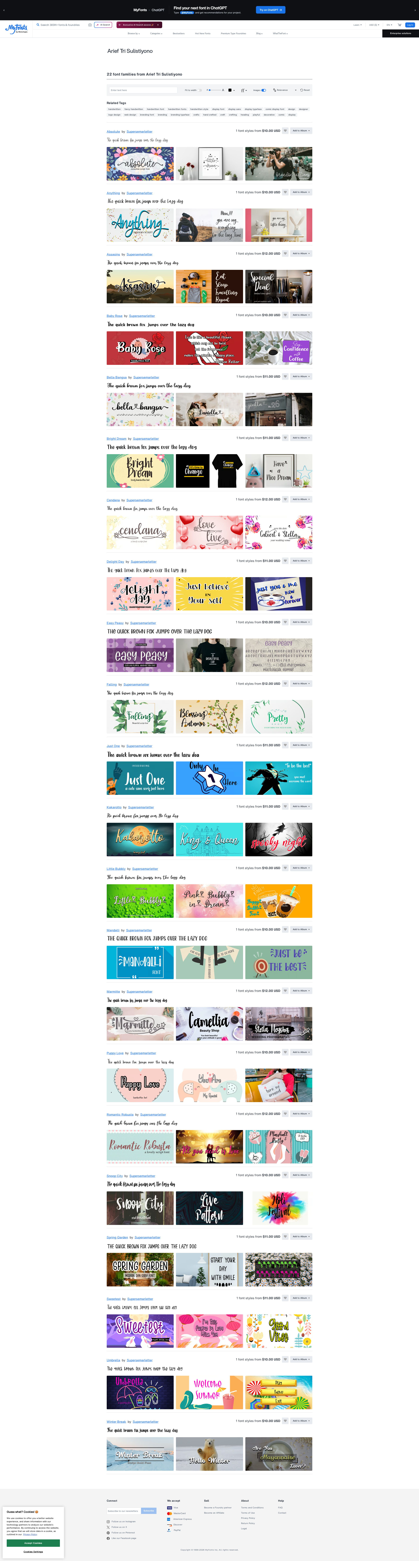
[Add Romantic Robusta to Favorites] (285, 1113)
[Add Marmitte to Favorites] (285, 990)
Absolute (113, 132)
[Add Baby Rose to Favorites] (285, 315)
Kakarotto (114, 807)
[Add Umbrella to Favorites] (285, 1359)
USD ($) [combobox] (373, 24)
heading (245, 114)
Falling (112, 684)
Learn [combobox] (356, 24)
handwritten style (199, 109)
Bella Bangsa (117, 377)
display (292, 114)
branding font (147, 114)
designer (303, 109)
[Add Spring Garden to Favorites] (285, 1236)
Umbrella (113, 1360)
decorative (269, 114)
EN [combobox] (388, 24)
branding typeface (180, 114)
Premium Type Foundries (233, 33)
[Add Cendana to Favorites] (285, 499)
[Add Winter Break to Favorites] (285, 1421)
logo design (114, 114)
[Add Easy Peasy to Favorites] (285, 622)
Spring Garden (117, 1237)
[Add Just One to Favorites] (285, 745)
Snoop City (115, 1176)
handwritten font (155, 109)
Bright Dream (116, 439)
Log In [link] (410, 25)
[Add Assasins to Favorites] (285, 253)
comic (281, 114)
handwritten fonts (177, 109)
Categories (155, 33)
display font (218, 109)
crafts (196, 114)
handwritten (114, 109)
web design (130, 114)
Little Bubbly (116, 869)
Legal (244, 1528)
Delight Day (115, 562)
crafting (233, 114)
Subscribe (149, 1510)
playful (256, 114)
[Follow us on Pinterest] (109, 1532)
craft (222, 114)
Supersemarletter (139, 132)
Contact (282, 1513)
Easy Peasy (115, 623)
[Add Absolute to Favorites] (285, 130)
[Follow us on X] (109, 1527)
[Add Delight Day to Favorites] (285, 561)
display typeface (253, 109)
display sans (234, 109)
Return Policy (248, 1523)
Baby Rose (114, 316)
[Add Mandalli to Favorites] (285, 929)
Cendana (113, 500)
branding (162, 114)
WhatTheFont (279, 33)
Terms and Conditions (252, 1507)
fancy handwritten (134, 109)
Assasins (113, 254)
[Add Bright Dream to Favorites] (285, 438)
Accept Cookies (33, 1543)
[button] (4, 10)
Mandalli (113, 930)
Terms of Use (248, 1513)
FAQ (280, 1507)
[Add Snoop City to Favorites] (285, 1175)
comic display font (275, 109)
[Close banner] (158, 24)
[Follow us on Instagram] (109, 1521)
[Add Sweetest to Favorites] (285, 1298)
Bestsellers (179, 33)
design (291, 109)
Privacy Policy (248, 1518)
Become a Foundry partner (218, 1507)
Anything (113, 193)
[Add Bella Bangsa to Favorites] (285, 376)
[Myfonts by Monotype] (16, 29)
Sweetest (114, 1299)
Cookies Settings (33, 1551)
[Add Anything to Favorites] (285, 192)
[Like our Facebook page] (109, 1538)
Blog (258, 33)
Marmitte (113, 992)
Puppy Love (115, 1053)
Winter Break (116, 1422)
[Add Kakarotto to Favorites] (285, 806)
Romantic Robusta (120, 1115)
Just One (113, 746)
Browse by (133, 33)
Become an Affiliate (214, 1513)
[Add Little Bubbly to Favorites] (285, 868)
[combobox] (73, 24)
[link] (37, 25)
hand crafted (209, 114)
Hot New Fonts (202, 33)
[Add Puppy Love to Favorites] (285, 1052)
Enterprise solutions (400, 33)
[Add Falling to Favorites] (285, 683)
